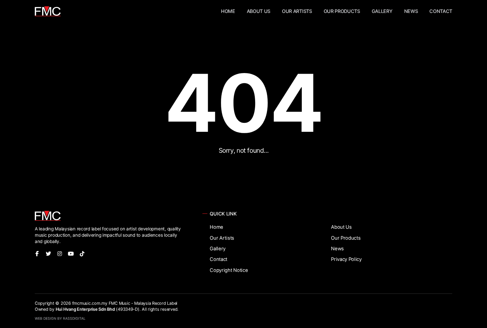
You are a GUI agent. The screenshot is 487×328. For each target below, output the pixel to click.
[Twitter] (48, 253)
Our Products (342, 11)
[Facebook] (37, 253)
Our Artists (297, 11)
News (411, 11)
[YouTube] (71, 253)
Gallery (382, 11)
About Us (258, 11)
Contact (440, 11)
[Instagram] (59, 253)
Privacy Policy (346, 259)
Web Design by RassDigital (60, 318)
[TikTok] (82, 253)
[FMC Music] (48, 11)
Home (228, 11)
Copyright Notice (229, 270)
